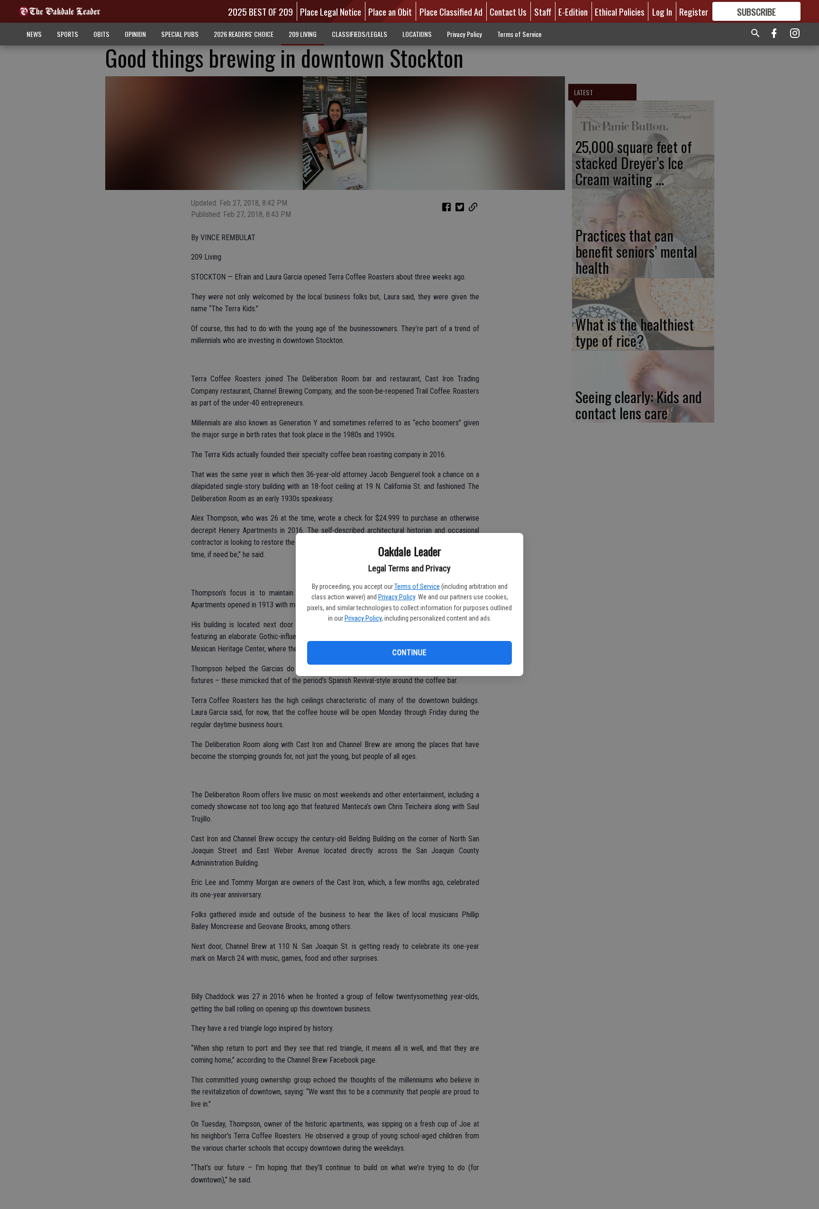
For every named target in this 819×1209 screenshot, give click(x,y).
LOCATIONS (417, 34)
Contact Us (508, 11)
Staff (542, 11)
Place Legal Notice (330, 11)
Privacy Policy (396, 597)
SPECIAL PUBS (180, 34)
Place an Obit (390, 11)
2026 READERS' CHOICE (243, 34)
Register (693, 11)
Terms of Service (417, 586)
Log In (662, 11)
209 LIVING (303, 34)
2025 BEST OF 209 (260, 11)
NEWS (34, 34)
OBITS (101, 34)
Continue (409, 652)
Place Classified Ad (450, 11)
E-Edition (573, 11)
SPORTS (67, 34)
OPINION (135, 34)
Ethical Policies (620, 11)
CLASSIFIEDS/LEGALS (359, 34)
